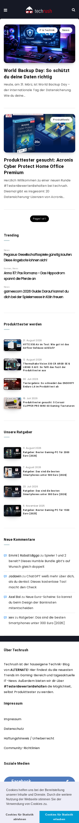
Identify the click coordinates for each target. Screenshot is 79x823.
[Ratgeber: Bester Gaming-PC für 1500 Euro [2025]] (12, 510)
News (65, 30)
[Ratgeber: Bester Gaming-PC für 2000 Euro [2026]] (12, 453)
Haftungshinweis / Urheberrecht (29, 738)
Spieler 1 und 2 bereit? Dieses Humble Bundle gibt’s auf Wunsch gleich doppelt (39, 561)
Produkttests (61, 120)
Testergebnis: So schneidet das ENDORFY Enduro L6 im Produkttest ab (48, 385)
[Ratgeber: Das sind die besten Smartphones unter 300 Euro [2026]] (12, 491)
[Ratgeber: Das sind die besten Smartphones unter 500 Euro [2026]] (12, 472)
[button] (48, 804)
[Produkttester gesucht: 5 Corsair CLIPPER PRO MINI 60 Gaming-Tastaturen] (12, 403)
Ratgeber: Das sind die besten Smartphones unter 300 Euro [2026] (45, 492)
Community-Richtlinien (22, 748)
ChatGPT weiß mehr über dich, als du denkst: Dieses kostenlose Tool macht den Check (41, 582)
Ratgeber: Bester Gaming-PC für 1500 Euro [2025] (46, 512)
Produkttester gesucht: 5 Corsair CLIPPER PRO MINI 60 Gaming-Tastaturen (48, 404)
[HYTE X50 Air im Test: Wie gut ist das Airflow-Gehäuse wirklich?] (12, 345)
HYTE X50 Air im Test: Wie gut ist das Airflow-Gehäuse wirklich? (46, 346)
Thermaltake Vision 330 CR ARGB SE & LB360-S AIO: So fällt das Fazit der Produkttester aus (46, 367)
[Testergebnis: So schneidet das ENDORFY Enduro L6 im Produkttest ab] (12, 384)
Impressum (12, 719)
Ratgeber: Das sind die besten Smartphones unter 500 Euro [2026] (45, 473)
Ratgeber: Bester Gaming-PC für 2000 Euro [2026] (46, 454)
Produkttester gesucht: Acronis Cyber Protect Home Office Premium (38, 166)
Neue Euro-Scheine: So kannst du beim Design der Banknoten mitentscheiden (40, 602)
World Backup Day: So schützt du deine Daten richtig (37, 73)
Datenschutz (14, 729)
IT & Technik (47, 30)
